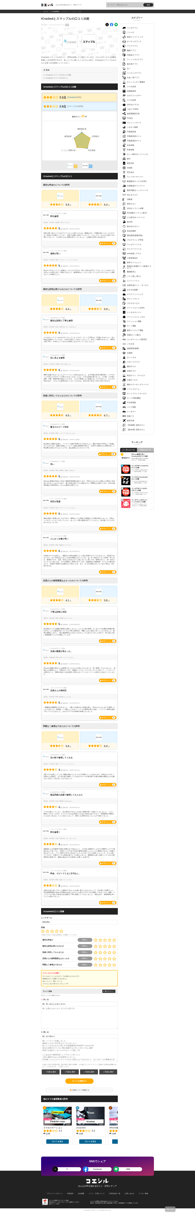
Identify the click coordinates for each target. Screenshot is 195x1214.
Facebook (97, 1169)
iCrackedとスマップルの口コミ (57, 78)
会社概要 (81, 1193)
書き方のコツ (109, 991)
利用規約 (70, 1193)
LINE (128, 1169)
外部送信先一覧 (114, 1193)
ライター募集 (143, 1193)
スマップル (72, 106)
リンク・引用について (97, 1193)
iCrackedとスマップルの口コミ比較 (58, 75)
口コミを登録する (79, 1081)
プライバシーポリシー (55, 1193)
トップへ (7, 1213)
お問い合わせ (129, 1193)
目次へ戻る (170, 1209)
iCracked (71, 97)
